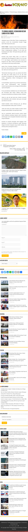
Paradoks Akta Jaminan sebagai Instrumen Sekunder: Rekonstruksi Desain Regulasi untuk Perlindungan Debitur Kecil (18, 433)
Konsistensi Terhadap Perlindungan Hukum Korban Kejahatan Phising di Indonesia (16, 453)
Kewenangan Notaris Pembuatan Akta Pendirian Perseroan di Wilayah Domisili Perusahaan (17, 440)
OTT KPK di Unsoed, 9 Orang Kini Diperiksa (10, 408)
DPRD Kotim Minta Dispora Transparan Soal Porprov (9, 145)
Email (3, 242)
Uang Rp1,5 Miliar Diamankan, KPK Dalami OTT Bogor (12, 403)
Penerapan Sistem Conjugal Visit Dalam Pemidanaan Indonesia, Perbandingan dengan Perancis (17, 466)
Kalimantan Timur (10, 36)
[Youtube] (15, 526)
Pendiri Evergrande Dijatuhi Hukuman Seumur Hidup (12, 397)
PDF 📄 (23, 133)
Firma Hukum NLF (14, 524)
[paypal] (18, 526)
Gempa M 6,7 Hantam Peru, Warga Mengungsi (11, 393)
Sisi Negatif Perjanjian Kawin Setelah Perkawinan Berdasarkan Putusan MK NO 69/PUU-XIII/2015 (18, 446)
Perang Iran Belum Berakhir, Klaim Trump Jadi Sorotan (12, 395)
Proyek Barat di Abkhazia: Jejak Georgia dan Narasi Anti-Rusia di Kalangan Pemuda (17, 486)
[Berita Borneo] (14, 4)
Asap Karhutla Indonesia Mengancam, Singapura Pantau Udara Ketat (11, 190)
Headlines (7, 12)
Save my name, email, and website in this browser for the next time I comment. (14, 252)
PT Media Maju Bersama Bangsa (14, 522)
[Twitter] (12, 526)
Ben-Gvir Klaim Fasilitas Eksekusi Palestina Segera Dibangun (13, 392)
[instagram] (16, 526)
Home (2, 12)
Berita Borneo (4, 386)
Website (3, 247)
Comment (4, 224)
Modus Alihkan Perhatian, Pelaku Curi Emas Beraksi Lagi (17, 149)
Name (3, 237)
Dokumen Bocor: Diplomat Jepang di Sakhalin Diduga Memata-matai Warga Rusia (17, 493)
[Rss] (9, 526)
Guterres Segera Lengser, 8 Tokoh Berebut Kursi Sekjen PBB (13, 399)
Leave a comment (6, 37)
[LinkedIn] (13, 526)
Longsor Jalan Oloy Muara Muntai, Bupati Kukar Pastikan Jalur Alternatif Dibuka (14, 171)
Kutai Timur (17, 36)
